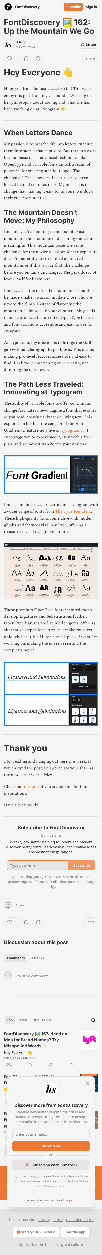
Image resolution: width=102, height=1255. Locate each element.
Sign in (91, 7)
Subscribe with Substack (54, 1164)
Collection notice (80, 1219)
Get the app (75, 1232)
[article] (51, 1049)
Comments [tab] (16, 958)
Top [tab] (10, 1020)
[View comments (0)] (26, 58)
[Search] (93, 1020)
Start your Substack (38, 1232)
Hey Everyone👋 (18, 1052)
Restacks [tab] (36, 958)
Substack (26, 1244)
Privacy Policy (54, 1186)
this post (32, 786)
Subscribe (73, 7)
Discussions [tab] (42, 1020)
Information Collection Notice (66, 1181)
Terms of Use (78, 1176)
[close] (88, 1084)
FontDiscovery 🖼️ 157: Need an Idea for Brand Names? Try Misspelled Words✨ (35, 1040)
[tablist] (25, 958)
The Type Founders (73, 511)
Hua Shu (22, 42)
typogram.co (73, 430)
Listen (91, 44)
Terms (58, 1219)
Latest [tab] (23, 1020)
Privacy (44, 1219)
